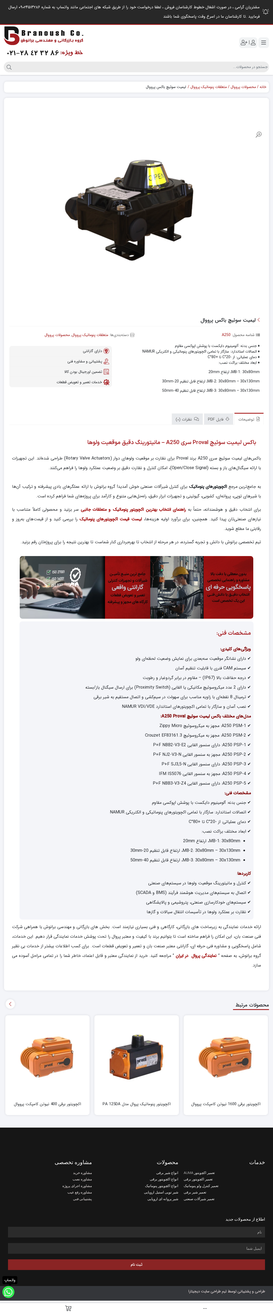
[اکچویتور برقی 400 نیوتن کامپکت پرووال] (47, 1057)
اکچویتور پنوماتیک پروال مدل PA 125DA (137, 1104)
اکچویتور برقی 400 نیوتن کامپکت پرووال (47, 1104)
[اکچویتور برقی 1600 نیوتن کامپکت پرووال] (226, 1057)
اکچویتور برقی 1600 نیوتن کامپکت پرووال (225, 1104)
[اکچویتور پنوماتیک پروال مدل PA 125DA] (136, 1057)
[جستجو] (8, 67)
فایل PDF (216, 419)
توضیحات (247, 419)
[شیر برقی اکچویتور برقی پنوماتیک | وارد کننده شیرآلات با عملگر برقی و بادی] (44, 42)
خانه (263, 87)
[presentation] (10, 1004)
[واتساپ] (8, 1292)
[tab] (249, 419)
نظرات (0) (184, 419)
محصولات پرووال (243, 87)
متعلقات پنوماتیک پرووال (208, 87)
